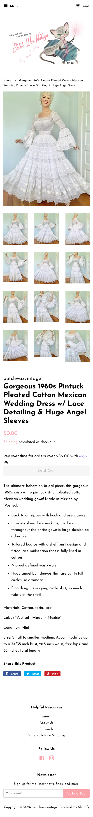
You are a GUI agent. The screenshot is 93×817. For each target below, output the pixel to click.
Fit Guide (47, 729)
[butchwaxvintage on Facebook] (41, 759)
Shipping (10, 442)
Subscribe (76, 793)
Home (7, 80)
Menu (13, 6)
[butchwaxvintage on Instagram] (51, 759)
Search (46, 716)
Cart (85, 6)
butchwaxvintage (45, 807)
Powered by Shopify (74, 807)
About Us (46, 723)
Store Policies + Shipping (46, 735)
